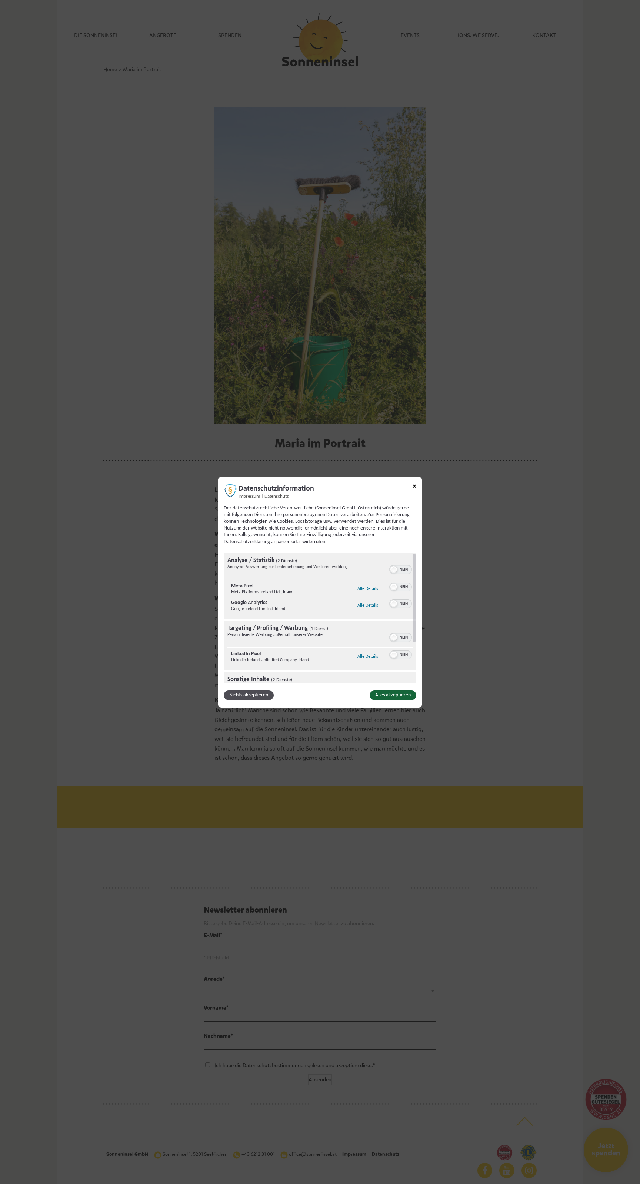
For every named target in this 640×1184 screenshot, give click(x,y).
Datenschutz (276, 496)
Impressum (249, 496)
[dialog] (320, 591)
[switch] (401, 568)
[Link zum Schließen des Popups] (414, 487)
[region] (320, 618)
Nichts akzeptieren (248, 695)
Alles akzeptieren (393, 695)
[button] (393, 569)
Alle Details (367, 588)
